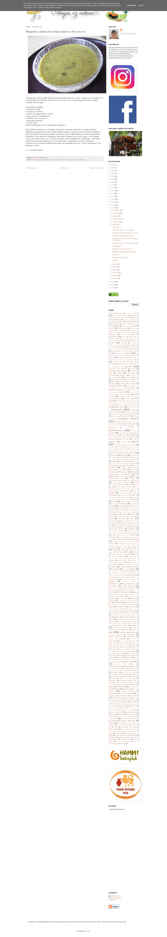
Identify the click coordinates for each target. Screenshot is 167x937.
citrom (111, 357)
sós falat (122, 653)
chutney (121, 355)
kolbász (111, 493)
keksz (132, 478)
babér (134, 326)
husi (132, 453)
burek (129, 347)
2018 (113, 185)
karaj (134, 472)
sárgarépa (131, 635)
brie (116, 347)
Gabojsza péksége (128, 418)
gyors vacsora (123, 439)
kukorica (111, 508)
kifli (130, 485)
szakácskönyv (130, 666)
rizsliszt (118, 623)
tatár (131, 687)
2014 (113, 196)
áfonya (119, 313)
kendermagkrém (117, 482)
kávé (113, 476)
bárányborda (133, 332)
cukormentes (126, 362)
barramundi (124, 334)
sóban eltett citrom (121, 651)
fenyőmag (133, 403)
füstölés (121, 414)
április (114, 270)
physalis (117, 594)
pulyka (111, 607)
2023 (113, 170)
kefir (135, 476)
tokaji (112, 700)
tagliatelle (119, 684)
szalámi (118, 668)
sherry (110, 647)
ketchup (122, 485)
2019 (113, 182)
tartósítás (120, 687)
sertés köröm (113, 643)
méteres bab (133, 550)
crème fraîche (120, 359)
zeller (110, 735)
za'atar (135, 731)
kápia (118, 470)
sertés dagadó (124, 641)
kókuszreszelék (113, 491)
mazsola (123, 548)
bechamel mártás (114, 338)
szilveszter (112, 680)
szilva (134, 678)
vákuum (136, 718)
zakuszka (134, 733)
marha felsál (127, 541)
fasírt (124, 401)
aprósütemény (115, 320)
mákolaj (118, 533)
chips (137, 353)
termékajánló (113, 693)
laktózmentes (114, 512)
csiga (133, 369)
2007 (113, 288)
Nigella (126, 562)
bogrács (136, 340)
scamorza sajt (113, 638)
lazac (125, 514)
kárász (119, 474)
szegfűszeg (125, 674)
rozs (113, 627)
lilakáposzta (133, 522)
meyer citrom (119, 552)
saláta (132, 632)
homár (110, 451)
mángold (71, 159)
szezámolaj (135, 676)
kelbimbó (111, 480)
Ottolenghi (136, 571)
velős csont (127, 723)
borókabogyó (128, 345)
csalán (120, 364)
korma (110, 497)
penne (126, 590)
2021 (113, 176)
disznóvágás (119, 386)
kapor (124, 470)
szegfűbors (115, 674)
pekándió (119, 590)
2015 (113, 193)
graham (124, 435)
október (115, 216)
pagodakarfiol (113, 577)
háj (128, 444)
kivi (124, 487)
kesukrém (114, 484)
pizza (134, 598)
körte (137, 501)
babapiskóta (126, 326)
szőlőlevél (117, 682)
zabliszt (111, 733)
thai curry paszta (79, 159)
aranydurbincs (128, 320)
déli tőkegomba (132, 381)
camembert (135, 349)
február (115, 275)
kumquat (136, 508)
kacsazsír (112, 465)
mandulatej (122, 537)
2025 (113, 165)
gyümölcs (124, 442)
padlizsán (133, 575)
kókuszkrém (123, 489)
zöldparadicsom (134, 737)
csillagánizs (112, 371)
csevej (128, 366)
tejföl (117, 689)
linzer (125, 525)
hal (134, 445)
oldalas (123, 567)
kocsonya (130, 487)
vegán (111, 723)
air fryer (128, 313)
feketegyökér (133, 401)
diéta (122, 384)
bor (113, 343)
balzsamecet (123, 328)
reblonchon (129, 613)
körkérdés (124, 501)
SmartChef (114, 649)
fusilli (132, 412)
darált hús (135, 379)
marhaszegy (123, 545)
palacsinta (122, 577)
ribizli (135, 617)
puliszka (133, 605)
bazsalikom (113, 336)
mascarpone (113, 548)
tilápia (120, 695)
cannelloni (115, 351)
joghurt (136, 459)
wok (135, 729)
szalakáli (111, 668)
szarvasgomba (134, 670)
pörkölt (128, 602)
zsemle (111, 743)
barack (124, 330)
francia (119, 412)
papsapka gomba (129, 581)
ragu (124, 611)
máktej (131, 533)
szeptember (116, 219)
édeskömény (113, 390)
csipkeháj (134, 371)
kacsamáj (122, 463)
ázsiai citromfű (127, 324)
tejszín (111, 691)
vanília (113, 721)
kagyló (121, 465)
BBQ (124, 336)
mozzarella (126, 554)
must (112, 556)
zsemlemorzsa (120, 743)
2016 (113, 191)
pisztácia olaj (133, 596)
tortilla (132, 702)
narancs (111, 560)
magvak (113, 527)
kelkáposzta (120, 480)
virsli (110, 727)
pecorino (111, 590)
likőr (116, 523)
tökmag (120, 704)
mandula (132, 535)
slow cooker (126, 647)
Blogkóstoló (121, 340)
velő (120, 723)
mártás (134, 545)
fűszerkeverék (125, 416)
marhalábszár (122, 543)
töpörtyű (121, 708)
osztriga (117, 571)
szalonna (127, 668)
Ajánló (136, 313)
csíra (110, 373)
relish (113, 615)
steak (113, 659)
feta (110, 407)
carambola (123, 351)
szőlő (110, 682)
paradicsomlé (130, 584)
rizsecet (134, 621)
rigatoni (119, 619)
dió (135, 384)
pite (125, 598)
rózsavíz (134, 627)
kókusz (113, 489)
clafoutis (130, 357)
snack (130, 649)
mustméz (120, 558)
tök (138, 702)
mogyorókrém (116, 554)
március (115, 272)
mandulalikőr (112, 537)
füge (137, 412)
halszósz (111, 446)
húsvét (124, 455)
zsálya (111, 741)
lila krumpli (124, 522)
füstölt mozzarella (133, 414)
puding (125, 604)
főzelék (133, 410)
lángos (123, 512)
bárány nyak (123, 332)
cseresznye (115, 366)
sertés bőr (133, 638)
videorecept (121, 725)
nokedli (132, 562)
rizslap (110, 623)
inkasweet (114, 457)
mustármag (132, 556)
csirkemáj (112, 375)
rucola (119, 630)
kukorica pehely (121, 508)
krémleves (61, 159)
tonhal (135, 700)
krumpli (111, 506)
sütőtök (131, 664)
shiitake (117, 647)
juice (121, 461)
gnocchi (133, 430)
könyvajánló (134, 499)
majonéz (120, 529)
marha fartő (116, 541)
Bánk (118, 330)
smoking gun (123, 649)
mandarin (122, 535)
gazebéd (111, 426)
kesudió (136, 482)
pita (120, 598)
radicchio (111, 611)
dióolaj (110, 385)
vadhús (133, 716)
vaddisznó (126, 716)
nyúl (117, 564)
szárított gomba (115, 670)
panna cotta (124, 579)
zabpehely (119, 733)
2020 (113, 179)
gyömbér (112, 442)
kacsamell (132, 463)
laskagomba (115, 514)
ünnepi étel (132, 714)
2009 (113, 282)
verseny (111, 725)
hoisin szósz (123, 449)
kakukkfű (112, 468)
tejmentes (126, 689)
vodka (123, 727)
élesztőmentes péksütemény (117, 394)
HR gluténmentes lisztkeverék (122, 451)
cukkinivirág (116, 362)
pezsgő (137, 592)
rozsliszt (111, 629)
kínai (112, 487)
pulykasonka (112, 609)
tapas (134, 685)
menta (123, 550)
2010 (113, 208)
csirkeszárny (133, 375)
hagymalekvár (119, 444)
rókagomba (112, 625)
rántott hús (112, 613)
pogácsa (111, 601)
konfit (121, 493)
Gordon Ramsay (125, 433)
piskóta (113, 596)
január (114, 278)
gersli (120, 426)
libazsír (137, 520)
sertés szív (134, 643)
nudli (137, 562)
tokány (129, 700)
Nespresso (118, 562)
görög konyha (115, 435)
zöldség (114, 739)
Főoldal (63, 168)
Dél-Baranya (122, 381)
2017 (113, 188)
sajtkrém (123, 632)
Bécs (123, 338)
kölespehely (112, 499)
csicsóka (124, 369)
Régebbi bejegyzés (96, 168)
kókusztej (54, 159)
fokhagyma (117, 409)
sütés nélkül (129, 662)
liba (118, 520)
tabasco (111, 684)
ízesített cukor (120, 459)
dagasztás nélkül (117, 379)
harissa (127, 446)
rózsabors (126, 627)
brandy (110, 347)
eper (128, 394)
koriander (132, 495)
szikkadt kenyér (124, 678)
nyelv (112, 564)
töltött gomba (121, 706)
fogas (137, 407)
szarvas (124, 670)
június (114, 264)
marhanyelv (133, 543)
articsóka (136, 320)
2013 (113, 199)
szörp (135, 682)
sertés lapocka (123, 643)
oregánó (132, 569)
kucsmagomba (124, 506)
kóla (135, 491)
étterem (117, 398)
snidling (137, 649)
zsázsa (127, 741)
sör (121, 655)
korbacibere (123, 495)
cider (128, 355)
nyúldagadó (125, 564)
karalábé (111, 474)
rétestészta (126, 617)
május (114, 267)
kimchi (137, 484)
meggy (115, 550)
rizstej (125, 623)
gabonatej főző (119, 421)
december (116, 210)
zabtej (128, 733)
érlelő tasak (122, 396)
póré (110, 602)
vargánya (124, 721)
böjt (136, 345)
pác (121, 575)
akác (120, 315)
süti (137, 662)
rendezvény (133, 615)
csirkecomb (131, 373)
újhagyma (112, 714)
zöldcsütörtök (123, 737)
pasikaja (111, 588)
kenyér (127, 483)
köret (114, 501)
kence (136, 480)
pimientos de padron (133, 594)
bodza (129, 340)
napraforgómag (131, 558)
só (111, 651)
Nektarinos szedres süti (120, 257)
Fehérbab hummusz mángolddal (123, 230)
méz (128, 552)
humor (112, 453)
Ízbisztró (111, 459)
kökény (135, 497)
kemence (129, 480)
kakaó (128, 465)
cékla (110, 353)
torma (118, 702)
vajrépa (129, 718)
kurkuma (113, 510)
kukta (130, 508)
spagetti (128, 655)
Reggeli (114, 260)
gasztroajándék (130, 424)
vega (133, 721)
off (138, 564)
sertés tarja (112, 645)
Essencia (132, 396)
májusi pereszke (113, 531)
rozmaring (135, 625)
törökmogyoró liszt (114, 710)
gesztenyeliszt (113, 428)
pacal (125, 575)
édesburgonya (130, 388)
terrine (123, 693)
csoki (119, 377)
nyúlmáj (133, 564)
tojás (137, 695)
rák (129, 611)
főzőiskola (112, 412)
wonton (111, 731)
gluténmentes (116, 430)
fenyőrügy (112, 405)
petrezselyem (123, 592)
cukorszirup (136, 362)
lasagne (136, 512)
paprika (111, 581)
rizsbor (120, 621)
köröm (131, 501)
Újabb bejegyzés (32, 168)
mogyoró (136, 552)
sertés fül (134, 641)
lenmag (120, 516)
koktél (137, 487)
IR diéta (130, 457)
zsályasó (119, 741)
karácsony (124, 472)
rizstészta (133, 623)
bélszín (135, 338)
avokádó (115, 324)
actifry (110, 313)
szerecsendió (116, 676)
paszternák (131, 588)
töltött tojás (112, 708)
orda (124, 569)
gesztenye (131, 426)
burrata (111, 349)
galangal (130, 421)
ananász (136, 317)
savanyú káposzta (115, 637)
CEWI (117, 353)
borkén (119, 345)
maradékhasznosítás (131, 539)
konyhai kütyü (131, 493)
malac (137, 533)
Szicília (114, 678)
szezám (125, 676)
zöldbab (133, 735)
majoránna (131, 529)
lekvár (133, 514)
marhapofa (112, 545)
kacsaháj (113, 463)
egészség (134, 390)
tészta (130, 693)
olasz (113, 567)
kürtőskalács (130, 510)
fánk (118, 401)
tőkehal (113, 704)
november (116, 213)
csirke (119, 373)
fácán (126, 398)
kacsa (127, 461)
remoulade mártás (122, 615)
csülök (137, 377)
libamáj (124, 520)
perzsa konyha (135, 590)
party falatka (128, 586)
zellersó (118, 735)
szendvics (136, 674)
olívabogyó (135, 567)
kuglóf (135, 506)
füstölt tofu (115, 416)
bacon (111, 328)
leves (66, 159)
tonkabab (111, 702)
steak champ (122, 659)
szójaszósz (123, 680)
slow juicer (136, 647)
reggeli (136, 613)
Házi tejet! (115, 255)
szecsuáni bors (127, 672)
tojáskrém (126, 697)
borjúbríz (133, 343)
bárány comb (133, 330)
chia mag (123, 353)
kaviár (120, 476)
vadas (119, 716)
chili (130, 353)
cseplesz (136, 364)
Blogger (87, 931)
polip (129, 600)
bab (118, 326)
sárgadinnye (119, 634)
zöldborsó (112, 737)
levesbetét (111, 520)
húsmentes (113, 455)
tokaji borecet (120, 700)
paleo (129, 577)
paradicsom (113, 584)
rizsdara (127, 621)
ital (136, 457)
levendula (122, 519)
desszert (112, 384)
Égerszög (125, 390)
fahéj (110, 401)
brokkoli (122, 347)
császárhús (127, 364)
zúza (135, 739)
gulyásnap (112, 439)
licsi (111, 522)
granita (110, 437)
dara (128, 379)
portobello (118, 602)
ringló (130, 619)
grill (134, 437)
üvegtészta (112, 716)
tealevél (137, 687)
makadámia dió (132, 531)
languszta (129, 512)
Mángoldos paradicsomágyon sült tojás (125, 233)
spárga (120, 657)
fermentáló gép (132, 405)
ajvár (114, 315)
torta (125, 702)
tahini (126, 684)
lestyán (128, 516)
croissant (129, 359)
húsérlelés (126, 453)
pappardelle (134, 579)
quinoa (134, 609)
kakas (135, 465)
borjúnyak (111, 345)
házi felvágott (135, 446)
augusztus (116, 222)
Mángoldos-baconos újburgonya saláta (125, 243)
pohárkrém (122, 600)
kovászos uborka (125, 497)
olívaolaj (115, 569)
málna (114, 535)
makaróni (111, 533)
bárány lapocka (113, 332)
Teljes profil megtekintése (128, 34)
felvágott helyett (122, 403)
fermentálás (121, 405)
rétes (117, 617)
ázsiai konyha (36, 159)
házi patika (114, 449)
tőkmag (126, 704)
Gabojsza (37, 157)
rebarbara (120, 613)
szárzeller (115, 672)
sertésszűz (132, 645)
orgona (111, 571)
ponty (135, 600)
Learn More (131, 5)
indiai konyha (135, 455)
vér (136, 723)
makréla (124, 533)
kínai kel (118, 487)
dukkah (129, 385)
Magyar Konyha (123, 527)
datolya (114, 381)
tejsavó (135, 689)
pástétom (120, 588)
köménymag (122, 499)
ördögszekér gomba (118, 573)
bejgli (128, 338)
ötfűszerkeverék (113, 575)
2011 (113, 205)
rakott (134, 611)
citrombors (122, 357)
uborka (133, 712)
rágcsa (118, 611)
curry (112, 364)
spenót (129, 657)
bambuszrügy (135, 328)
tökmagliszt (134, 704)
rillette (125, 619)
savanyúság (131, 637)
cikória (135, 355)
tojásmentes (135, 697)
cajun (126, 349)
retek (110, 617)
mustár (121, 556)
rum (127, 630)
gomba (111, 433)
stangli (137, 657)
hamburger (119, 446)
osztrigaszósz (126, 571)
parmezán (112, 586)
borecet (123, 343)
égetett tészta (113, 392)
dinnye (129, 384)
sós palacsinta (132, 653)
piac (123, 594)
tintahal (126, 695)
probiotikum (135, 602)
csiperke (123, 371)
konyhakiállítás (113, 495)
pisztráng (112, 598)
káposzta (133, 470)
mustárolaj (111, 558)
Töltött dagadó (117, 246)
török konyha (132, 708)
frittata (127, 412)
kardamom (127, 474)
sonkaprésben (113, 653)
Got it (141, 5)
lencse (111, 516)
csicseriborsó (113, 369)
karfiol (137, 474)
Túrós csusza (116, 227)
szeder (137, 672)
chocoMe (113, 355)
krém (113, 503)
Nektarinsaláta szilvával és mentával (124, 252)
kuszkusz (121, 510)
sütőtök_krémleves (115, 666)
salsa (110, 634)
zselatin (135, 741)
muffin (137, 554)
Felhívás (111, 403)
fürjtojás (114, 414)
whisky (129, 729)
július (114, 224)
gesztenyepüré (129, 428)
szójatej (134, 680)
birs (114, 340)
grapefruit (119, 437)
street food (132, 659)
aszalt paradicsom (133, 322)
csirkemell (122, 375)
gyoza (135, 439)
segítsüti (123, 639)
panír (135, 577)
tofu (132, 695)
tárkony (111, 687)
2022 (113, 173)
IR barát (122, 457)
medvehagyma (133, 548)
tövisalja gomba (126, 710)
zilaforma (125, 735)
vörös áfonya (132, 727)
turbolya (136, 710)
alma (126, 315)
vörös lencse (113, 729)
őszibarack (132, 573)
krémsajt (134, 503)
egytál (122, 392)
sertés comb (113, 641)
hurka (118, 453)
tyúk (127, 712)
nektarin (111, 562)
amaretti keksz (120, 317)
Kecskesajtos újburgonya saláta (122, 236)
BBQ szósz (132, 336)
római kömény (123, 625)
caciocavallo (119, 349)
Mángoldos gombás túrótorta (121, 249)
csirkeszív (111, 377)
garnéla (118, 424)
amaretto (128, 317)
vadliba (111, 718)
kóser (115, 497)
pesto (112, 592)
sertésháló (122, 645)
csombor (128, 377)
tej (111, 689)
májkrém (111, 529)
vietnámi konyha (132, 725)
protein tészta (115, 604)
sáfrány (135, 629)
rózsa (118, 627)
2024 (113, 168)
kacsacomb (135, 461)
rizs (113, 621)
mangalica (130, 537)
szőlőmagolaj (126, 682)
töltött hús (132, 706)
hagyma (48, 159)
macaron (136, 525)
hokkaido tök (133, 449)
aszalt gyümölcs (116, 322)
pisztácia (121, 596)
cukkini (43, 159)
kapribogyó (112, 472)
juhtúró (114, 461)
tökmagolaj (112, 706)
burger (135, 347)
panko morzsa (113, 579)
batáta (133, 334)
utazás (121, 714)
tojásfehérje (116, 697)
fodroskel (130, 407)
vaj (116, 718)
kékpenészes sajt (116, 478)
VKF (116, 727)
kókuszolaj (133, 489)
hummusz (136, 451)
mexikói (111, 552)
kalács (124, 468)
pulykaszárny (124, 609)
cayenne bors (133, 351)
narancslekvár (123, 560)
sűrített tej (120, 662)
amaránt (111, 317)
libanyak (130, 520)
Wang (123, 729)
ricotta (111, 619)
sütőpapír (118, 664)
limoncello (118, 525)
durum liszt (118, 388)
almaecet (134, 315)
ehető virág (133, 392)
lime (110, 525)
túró (119, 712)
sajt (110, 632)
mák (122, 531)
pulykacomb (121, 607)
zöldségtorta (125, 739)
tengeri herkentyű (128, 691)
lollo (131, 525)
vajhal (123, 718)
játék (129, 459)
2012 (113, 202)
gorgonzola (136, 433)
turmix (113, 712)
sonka (132, 651)
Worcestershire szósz (122, 731)
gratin (127, 437)
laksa (137, 510)
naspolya (134, 560)
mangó (137, 537)
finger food (119, 407)
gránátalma (132, 435)
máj (134, 527)
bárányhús (112, 334)
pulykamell (132, 607)
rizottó (137, 619)
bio (109, 340)
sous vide (112, 655)
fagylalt (133, 398)
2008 (113, 285)
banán (112, 330)
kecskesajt (127, 476)
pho (112, 594)
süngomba (112, 662)
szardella (136, 668)
